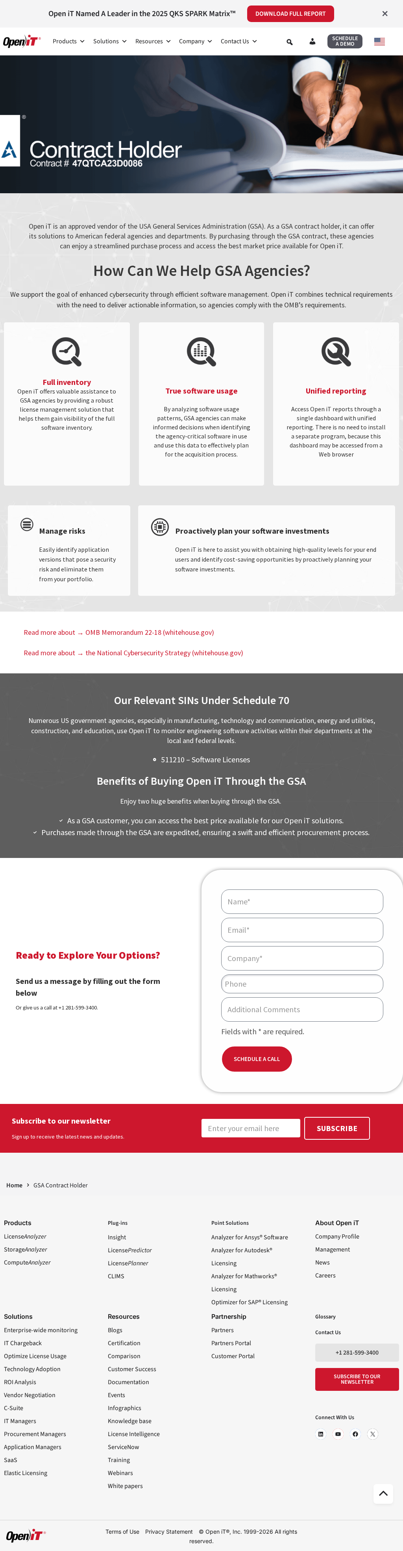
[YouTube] (338, 1434)
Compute (27, 1262)
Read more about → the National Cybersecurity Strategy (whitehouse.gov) (133, 652)
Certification (124, 1343)
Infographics (124, 1408)
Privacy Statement (169, 1531)
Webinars (120, 1473)
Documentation (128, 1382)
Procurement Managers (35, 1434)
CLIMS (116, 1276)
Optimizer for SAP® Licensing (249, 1302)
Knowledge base (130, 1421)
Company (191, 41)
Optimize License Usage (35, 1356)
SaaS (10, 1460)
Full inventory (67, 382)
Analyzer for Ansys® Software (249, 1237)
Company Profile (337, 1236)
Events (116, 1395)
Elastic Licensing (25, 1473)
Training (119, 1460)
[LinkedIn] (320, 1434)
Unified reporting (336, 391)
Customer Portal (233, 1356)
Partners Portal (231, 1343)
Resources (149, 41)
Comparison (124, 1356)
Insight (117, 1237)
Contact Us (235, 41)
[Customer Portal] (312, 42)
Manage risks (62, 531)
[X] (372, 1434)
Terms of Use (122, 1531)
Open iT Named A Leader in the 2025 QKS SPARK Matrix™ (141, 13)
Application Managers (32, 1447)
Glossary (325, 1317)
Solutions (106, 41)
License (25, 1236)
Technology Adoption (32, 1369)
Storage (25, 1249)
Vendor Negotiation (29, 1395)
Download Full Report (290, 13)
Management (332, 1249)
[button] (344, 41)
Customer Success (132, 1369)
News (322, 1262)
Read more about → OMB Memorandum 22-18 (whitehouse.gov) (119, 632)
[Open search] (289, 42)
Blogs (115, 1330)
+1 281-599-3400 (357, 1352)
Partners (222, 1330)
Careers (325, 1275)
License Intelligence (134, 1434)
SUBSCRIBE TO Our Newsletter (357, 1379)
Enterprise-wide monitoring (41, 1330)
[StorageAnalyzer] (27, 524)
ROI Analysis (20, 1382)
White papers (125, 1486)
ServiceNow (123, 1447)
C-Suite (13, 1408)
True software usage (201, 391)
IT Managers (20, 1421)
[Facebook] (355, 1434)
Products (65, 41)
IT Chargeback (23, 1343)
